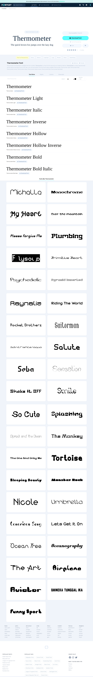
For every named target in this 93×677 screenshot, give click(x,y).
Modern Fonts (29, 664)
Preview (81, 77)
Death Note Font (7, 656)
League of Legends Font (9, 660)
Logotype (46, 57)
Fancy (32, 57)
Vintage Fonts (38, 664)
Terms (70, 666)
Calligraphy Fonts (30, 657)
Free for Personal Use (22, 57)
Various (39, 57)
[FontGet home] (6, 5)
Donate (82, 63)
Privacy (70, 664)
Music (65, 57)
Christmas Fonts (29, 668)
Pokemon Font (6, 662)
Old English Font (53, 671)
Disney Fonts (44, 675)
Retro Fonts (47, 664)
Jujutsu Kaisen (6, 664)
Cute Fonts (57, 661)
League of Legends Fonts (32, 671)
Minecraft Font (6, 658)
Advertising (72, 57)
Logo (53, 57)
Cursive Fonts (40, 657)
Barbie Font (5, 669)
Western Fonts (49, 668)
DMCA (70, 670)
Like (72, 45)
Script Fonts (49, 657)
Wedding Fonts (39, 668)
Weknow (75, 63)
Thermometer (38, 65)
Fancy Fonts (28, 661)
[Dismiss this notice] (91, 1)
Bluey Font (5, 666)
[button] (80, 5)
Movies (59, 57)
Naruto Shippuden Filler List (32, 675)
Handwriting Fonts (47, 661)
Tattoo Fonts (37, 661)
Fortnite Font (6, 671)
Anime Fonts (43, 671)
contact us (62, 1)
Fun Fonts (55, 664)
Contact (71, 668)
